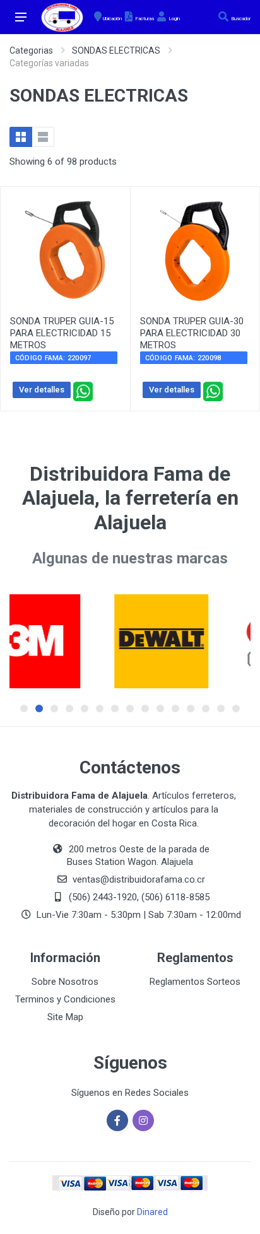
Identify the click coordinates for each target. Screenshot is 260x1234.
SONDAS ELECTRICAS (116, 50)
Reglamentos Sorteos (195, 981)
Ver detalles (41, 389)
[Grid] (20, 137)
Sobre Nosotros (65, 981)
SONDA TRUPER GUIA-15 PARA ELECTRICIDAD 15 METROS (62, 333)
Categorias (31, 50)
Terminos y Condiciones (65, 999)
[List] (43, 137)
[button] (24, 708)
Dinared (152, 1212)
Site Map (65, 1017)
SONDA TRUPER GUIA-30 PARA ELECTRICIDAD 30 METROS (192, 333)
